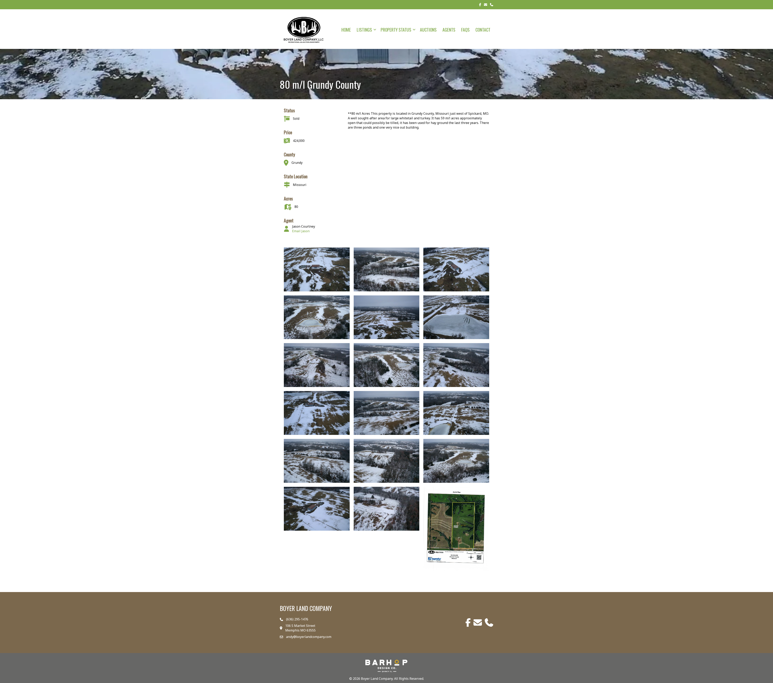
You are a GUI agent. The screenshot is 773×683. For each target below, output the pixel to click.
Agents (448, 29)
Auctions (428, 29)
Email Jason (301, 231)
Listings (364, 29)
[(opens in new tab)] (386, 665)
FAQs (465, 29)
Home (346, 29)
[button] (375, 30)
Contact (482, 29)
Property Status (396, 29)
